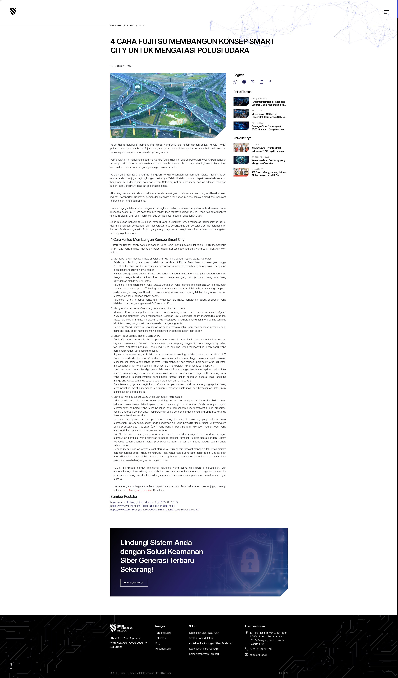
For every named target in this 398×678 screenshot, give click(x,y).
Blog (130, 25)
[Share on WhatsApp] (235, 82)
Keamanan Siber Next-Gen (204, 632)
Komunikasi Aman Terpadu (204, 653)
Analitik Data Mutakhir (201, 638)
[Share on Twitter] (253, 82)
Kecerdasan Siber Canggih (204, 648)
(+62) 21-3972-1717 (261, 649)
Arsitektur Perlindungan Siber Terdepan (210, 643)
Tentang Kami (163, 632)
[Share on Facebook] (244, 82)
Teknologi (160, 638)
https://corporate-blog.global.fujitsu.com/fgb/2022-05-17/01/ (144, 502)
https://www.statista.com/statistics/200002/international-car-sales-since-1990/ (154, 509)
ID (280, 673)
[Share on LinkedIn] (261, 82)
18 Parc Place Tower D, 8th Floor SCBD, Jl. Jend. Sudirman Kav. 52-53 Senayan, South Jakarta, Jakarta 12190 (268, 638)
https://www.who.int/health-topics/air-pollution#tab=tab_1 (142, 505)
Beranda (116, 25)
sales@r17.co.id (258, 654)
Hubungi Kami (132, 582)
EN (286, 673)
